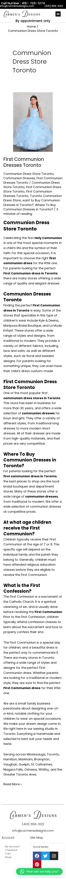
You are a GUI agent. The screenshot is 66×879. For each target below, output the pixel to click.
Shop (8, 857)
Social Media (40, 847)
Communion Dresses (19, 178)
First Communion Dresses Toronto (23, 162)
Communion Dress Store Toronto (28, 174)
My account (12, 846)
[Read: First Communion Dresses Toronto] (33, 122)
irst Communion (49, 612)
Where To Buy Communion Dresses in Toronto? (29, 207)
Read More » (12, 784)
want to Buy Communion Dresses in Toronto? (31, 202)
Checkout (11, 850)
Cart (8, 853)
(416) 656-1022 (33, 824)
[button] (58, 14)
